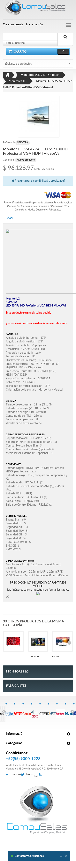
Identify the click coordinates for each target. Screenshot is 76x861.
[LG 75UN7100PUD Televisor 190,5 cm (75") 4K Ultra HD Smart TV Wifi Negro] (13, 641)
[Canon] (26, 712)
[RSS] (41, 775)
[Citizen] (43, 712)
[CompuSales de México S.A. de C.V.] (37, 809)
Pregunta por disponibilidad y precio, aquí (39, 180)
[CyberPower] (60, 712)
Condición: (8, 160)
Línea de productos (20, 63)
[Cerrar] (66, 856)
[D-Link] (69, 712)
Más (10, 218)
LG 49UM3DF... (34, 656)
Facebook (16, 774)
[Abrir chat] (61, 856)
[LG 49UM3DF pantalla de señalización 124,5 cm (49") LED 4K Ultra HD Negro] (38, 641)
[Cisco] (35, 712)
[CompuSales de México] (38, 8)
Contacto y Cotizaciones (29, 856)
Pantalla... (56, 656)
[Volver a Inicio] (7, 75)
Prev (4, 711)
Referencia (9, 142)
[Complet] (52, 712)
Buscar (65, 41)
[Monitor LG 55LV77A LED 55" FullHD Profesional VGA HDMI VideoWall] (38, 116)
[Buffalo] (18, 712)
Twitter (30, 774)
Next (72, 711)
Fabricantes (16, 685)
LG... (4, 656)
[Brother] (9, 712)
